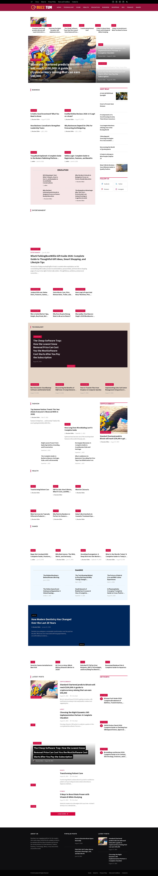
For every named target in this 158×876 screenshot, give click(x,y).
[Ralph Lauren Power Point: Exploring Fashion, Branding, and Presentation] (35, 446)
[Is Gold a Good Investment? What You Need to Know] (46, 102)
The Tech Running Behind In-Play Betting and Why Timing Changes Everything (83, 577)
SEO (123, 7)
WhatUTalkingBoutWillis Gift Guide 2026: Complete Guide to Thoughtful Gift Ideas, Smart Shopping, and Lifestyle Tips (58, 259)
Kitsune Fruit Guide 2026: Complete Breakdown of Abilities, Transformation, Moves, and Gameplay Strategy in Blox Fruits (115, 700)
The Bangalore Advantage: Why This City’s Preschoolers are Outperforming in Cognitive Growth (84, 194)
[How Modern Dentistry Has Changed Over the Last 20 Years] (104, 625)
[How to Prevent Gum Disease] (121, 107)
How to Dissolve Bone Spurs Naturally (84, 840)
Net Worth (104, 695)
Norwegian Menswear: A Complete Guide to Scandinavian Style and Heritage (83, 446)
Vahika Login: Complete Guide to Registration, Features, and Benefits (78, 157)
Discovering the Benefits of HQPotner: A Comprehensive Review (65, 389)
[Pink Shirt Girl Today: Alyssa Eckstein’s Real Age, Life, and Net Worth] (68, 852)
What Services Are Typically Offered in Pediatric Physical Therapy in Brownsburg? (40, 515)
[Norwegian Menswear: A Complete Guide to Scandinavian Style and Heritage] (69, 446)
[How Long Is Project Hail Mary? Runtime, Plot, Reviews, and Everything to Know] (85, 284)
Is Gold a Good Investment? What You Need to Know (45, 115)
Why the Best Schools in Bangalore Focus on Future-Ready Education (83, 177)
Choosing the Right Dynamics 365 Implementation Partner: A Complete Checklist (54, 30)
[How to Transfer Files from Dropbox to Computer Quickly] (91, 378)
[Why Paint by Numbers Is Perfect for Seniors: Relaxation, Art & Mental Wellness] (63, 505)
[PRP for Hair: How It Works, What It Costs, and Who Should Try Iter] (63, 481)
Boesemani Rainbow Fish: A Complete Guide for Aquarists (115, 666)
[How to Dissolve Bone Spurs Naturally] (68, 841)
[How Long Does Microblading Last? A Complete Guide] (80, 416)
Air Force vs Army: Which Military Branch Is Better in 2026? (65, 667)
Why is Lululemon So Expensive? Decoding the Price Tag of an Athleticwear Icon (85, 458)
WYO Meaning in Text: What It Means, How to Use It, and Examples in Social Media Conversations (50, 179)
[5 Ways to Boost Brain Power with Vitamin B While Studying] (103, 22)
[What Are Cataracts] (85, 481)
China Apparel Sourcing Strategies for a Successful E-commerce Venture (106, 138)
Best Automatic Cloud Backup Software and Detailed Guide (41, 389)
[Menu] (32, 2)
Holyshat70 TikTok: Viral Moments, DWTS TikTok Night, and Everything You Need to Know (91, 667)
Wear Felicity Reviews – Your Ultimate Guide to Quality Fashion (107, 167)
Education (95, 7)
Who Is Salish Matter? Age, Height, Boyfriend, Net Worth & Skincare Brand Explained (40, 315)
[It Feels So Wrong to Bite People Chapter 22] (121, 157)
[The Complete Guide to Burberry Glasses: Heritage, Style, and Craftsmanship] (35, 459)
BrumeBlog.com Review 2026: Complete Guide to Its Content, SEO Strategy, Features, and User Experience (115, 754)
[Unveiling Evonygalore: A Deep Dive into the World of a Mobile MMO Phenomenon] (91, 541)
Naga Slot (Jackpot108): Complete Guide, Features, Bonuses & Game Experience (41, 555)
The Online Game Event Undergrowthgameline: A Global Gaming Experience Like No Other (52, 591)
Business (105, 7)
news (59, 7)
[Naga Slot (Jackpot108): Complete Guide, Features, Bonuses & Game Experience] (41, 541)
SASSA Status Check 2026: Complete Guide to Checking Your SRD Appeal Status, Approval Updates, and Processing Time (115, 727)
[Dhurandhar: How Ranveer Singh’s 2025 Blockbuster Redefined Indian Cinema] (85, 305)
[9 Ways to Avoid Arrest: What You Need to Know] (119, 22)
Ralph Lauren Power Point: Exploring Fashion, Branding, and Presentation (50, 445)
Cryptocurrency (36, 25)
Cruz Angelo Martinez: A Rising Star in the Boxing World (107, 128)
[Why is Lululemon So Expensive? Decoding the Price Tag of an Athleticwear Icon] (69, 459)
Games (138, 7)
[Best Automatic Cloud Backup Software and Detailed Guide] (42, 378)
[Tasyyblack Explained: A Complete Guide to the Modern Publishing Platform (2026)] (46, 144)
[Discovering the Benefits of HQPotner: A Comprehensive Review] (67, 378)
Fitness (98, 25)
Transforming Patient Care (87, 29)
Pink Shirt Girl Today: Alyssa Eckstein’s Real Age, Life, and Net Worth (84, 851)
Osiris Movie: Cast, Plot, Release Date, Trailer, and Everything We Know (62, 293)
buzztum (36, 873)
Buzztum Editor (34, 80)
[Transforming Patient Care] (87, 22)
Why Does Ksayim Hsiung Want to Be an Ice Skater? (62, 315)
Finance (130, 7)
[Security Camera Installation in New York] (42, 656)
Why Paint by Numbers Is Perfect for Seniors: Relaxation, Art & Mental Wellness (61, 515)
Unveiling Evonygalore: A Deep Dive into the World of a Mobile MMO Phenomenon (91, 555)
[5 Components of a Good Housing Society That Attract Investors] (121, 117)
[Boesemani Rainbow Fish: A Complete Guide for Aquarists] (116, 656)
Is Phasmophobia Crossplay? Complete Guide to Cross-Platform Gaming (115, 591)
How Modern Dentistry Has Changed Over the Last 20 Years (51, 621)
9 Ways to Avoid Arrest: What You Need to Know (119, 29)
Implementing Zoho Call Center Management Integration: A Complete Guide (116, 389)
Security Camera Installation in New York (41, 666)
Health (86, 7)
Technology (69, 7)
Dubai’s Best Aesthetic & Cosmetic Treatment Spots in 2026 (84, 515)
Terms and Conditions (64, 2)
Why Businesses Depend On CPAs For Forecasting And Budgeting (78, 126)
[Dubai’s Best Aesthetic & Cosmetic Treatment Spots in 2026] (85, 505)
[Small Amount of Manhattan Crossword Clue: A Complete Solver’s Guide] (69, 592)
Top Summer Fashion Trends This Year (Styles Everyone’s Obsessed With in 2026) (45, 411)
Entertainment (35, 249)
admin (33, 161)
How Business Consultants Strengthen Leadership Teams (45, 126)
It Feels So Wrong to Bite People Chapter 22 (106, 156)
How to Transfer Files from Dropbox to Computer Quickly (90, 389)
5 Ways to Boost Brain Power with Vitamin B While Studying (103, 30)
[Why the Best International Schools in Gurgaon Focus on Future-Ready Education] (37, 193)
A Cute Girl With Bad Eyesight (106, 94)
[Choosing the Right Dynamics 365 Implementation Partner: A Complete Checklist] (55, 22)
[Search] (126, 2)
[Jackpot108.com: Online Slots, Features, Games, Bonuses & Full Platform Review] (40, 284)
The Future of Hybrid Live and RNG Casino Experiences (114, 577)
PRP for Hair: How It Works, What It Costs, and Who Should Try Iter (62, 491)
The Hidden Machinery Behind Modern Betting (51, 576)
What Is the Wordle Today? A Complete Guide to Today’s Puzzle (116, 555)
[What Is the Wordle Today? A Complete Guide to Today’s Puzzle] (116, 541)
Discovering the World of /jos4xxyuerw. (107, 148)
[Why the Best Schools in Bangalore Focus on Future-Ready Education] (69, 178)
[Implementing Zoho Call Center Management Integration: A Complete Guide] (116, 378)
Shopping (115, 7)
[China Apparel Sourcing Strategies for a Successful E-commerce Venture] (121, 139)
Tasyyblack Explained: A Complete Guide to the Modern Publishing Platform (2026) (46, 157)
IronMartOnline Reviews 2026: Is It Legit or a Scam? (80, 115)
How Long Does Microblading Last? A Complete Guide (78, 429)
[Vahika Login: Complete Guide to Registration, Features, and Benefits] (80, 144)
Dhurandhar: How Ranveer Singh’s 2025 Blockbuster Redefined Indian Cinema (84, 315)
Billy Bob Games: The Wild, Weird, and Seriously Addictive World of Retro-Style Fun (65, 555)
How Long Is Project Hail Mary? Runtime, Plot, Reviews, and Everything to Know (84, 293)
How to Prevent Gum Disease (107, 105)
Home (37, 2)
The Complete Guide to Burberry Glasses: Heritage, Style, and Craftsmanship (50, 458)
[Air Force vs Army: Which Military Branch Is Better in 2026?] (67, 656)
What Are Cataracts (82, 490)
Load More (62, 814)
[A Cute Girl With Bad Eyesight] (121, 96)
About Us (43, 2)
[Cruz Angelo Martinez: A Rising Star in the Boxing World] (121, 128)
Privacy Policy (52, 2)
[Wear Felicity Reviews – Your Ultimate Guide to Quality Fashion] (121, 168)
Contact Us (75, 2)
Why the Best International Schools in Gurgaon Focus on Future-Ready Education (51, 193)
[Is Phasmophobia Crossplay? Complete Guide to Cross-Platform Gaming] (101, 592)
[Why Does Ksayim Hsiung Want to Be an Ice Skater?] (63, 305)
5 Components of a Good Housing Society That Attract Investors (107, 117)
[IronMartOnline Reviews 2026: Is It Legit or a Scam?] (80, 102)
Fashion (67, 424)
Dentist (82, 644)
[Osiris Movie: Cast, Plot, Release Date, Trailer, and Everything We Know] (63, 284)
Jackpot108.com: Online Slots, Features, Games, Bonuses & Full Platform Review (39, 293)
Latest (49, 25)
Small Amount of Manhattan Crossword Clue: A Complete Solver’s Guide (83, 591)
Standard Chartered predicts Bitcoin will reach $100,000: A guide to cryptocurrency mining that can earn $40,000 (38, 30)
